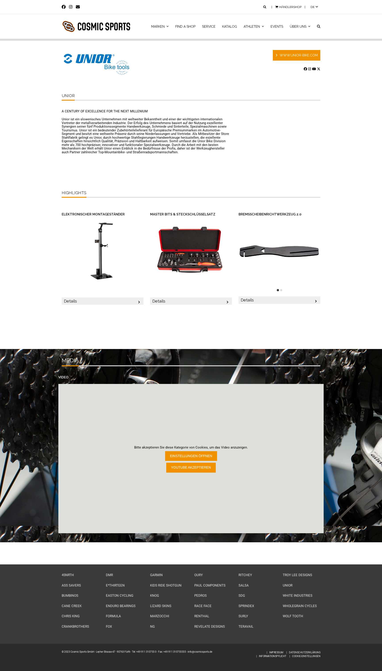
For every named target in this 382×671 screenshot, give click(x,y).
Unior (287, 585)
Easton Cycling (119, 596)
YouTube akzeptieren (191, 467)
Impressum (276, 652)
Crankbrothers (75, 627)
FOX (109, 627)
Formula (113, 616)
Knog (154, 596)
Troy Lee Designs (297, 575)
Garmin (156, 575)
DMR (109, 575)
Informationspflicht (272, 656)
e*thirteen (115, 585)
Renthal (201, 616)
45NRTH (68, 575)
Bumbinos (70, 596)
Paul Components (209, 585)
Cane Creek (72, 606)
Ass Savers (71, 585)
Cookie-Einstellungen (306, 656)
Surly (243, 616)
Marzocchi (159, 616)
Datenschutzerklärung (304, 652)
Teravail (246, 627)
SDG (242, 596)
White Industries (297, 596)
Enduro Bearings (121, 606)
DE (313, 7)
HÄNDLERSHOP (290, 7)
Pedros (200, 596)
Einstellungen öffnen (191, 456)
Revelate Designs (209, 627)
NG (152, 627)
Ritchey (245, 575)
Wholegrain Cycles (300, 606)
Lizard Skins (160, 606)
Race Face (203, 606)
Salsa (244, 585)
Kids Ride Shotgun (165, 585)
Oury (198, 575)
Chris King (71, 616)
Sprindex (246, 606)
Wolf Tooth (293, 616)
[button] (319, 26)
